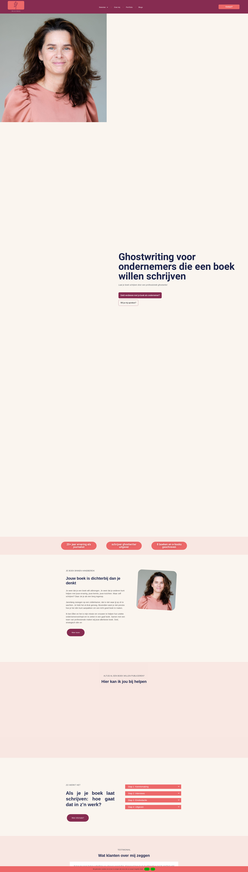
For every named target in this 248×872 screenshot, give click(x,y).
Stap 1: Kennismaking (138, 786)
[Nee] (246, 869)
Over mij (117, 7)
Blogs (141, 7)
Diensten (102, 7)
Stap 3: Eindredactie (137, 800)
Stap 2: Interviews (136, 793)
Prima (147, 869)
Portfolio (129, 7)
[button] (153, 786)
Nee (153, 869)
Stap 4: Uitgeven (136, 807)
